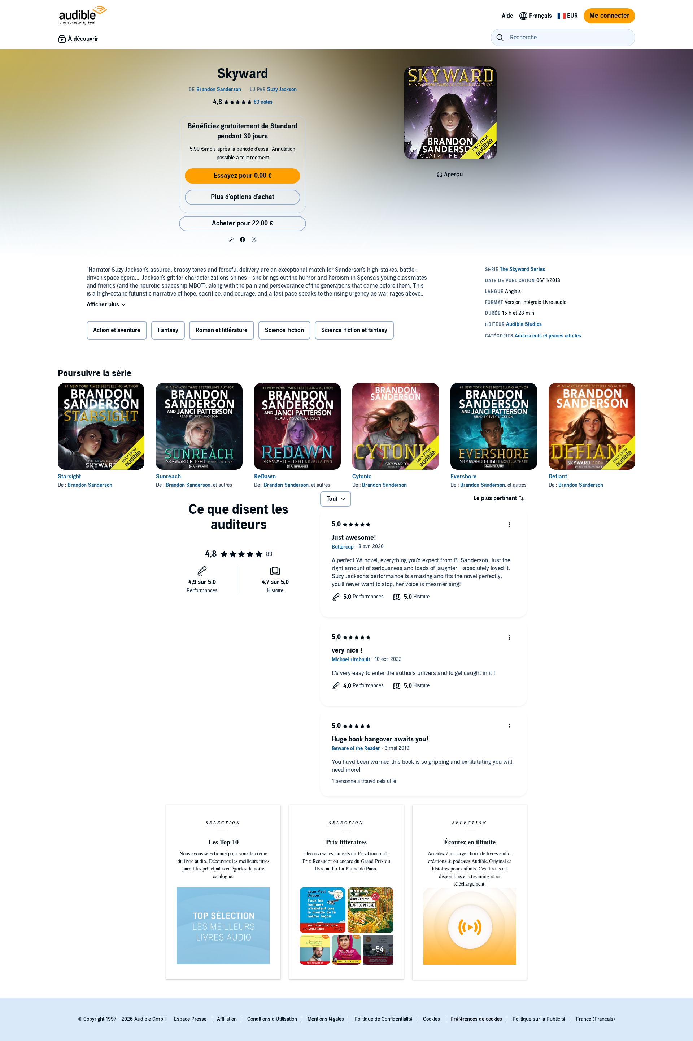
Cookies (431, 1019)
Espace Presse (190, 1019)
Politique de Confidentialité (383, 1019)
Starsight (69, 476)
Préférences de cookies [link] (476, 1019)
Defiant (558, 476)
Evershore (463, 476)
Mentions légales (326, 1019)
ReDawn (265, 476)
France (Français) (595, 1019)
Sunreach (168, 476)
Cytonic (361, 476)
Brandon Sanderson (89, 485)
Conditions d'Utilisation (272, 1019)
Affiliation (227, 1019)
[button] (231, 240)
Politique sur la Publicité (539, 1019)
